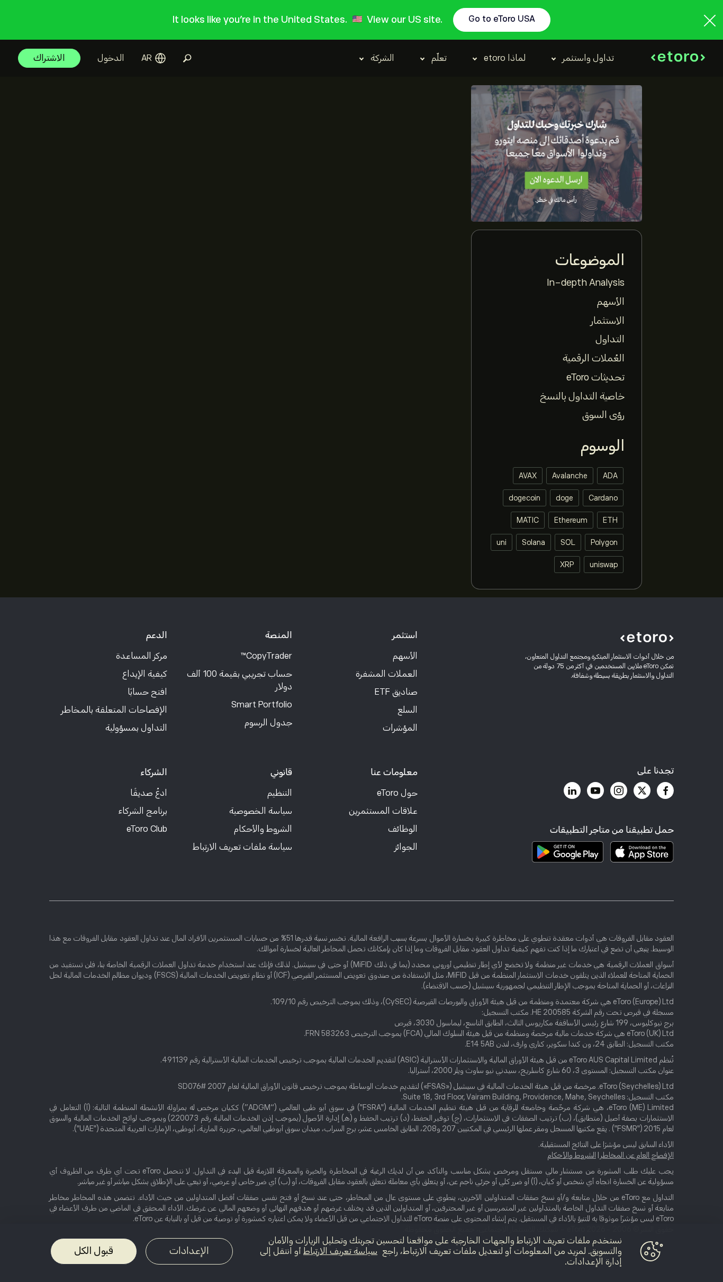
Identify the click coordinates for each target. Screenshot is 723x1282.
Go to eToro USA (501, 19)
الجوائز (406, 847)
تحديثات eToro (595, 377)
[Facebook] (665, 790)
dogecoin (524, 498)
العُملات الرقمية (594, 358)
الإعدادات (189, 1250)
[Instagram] (618, 790)
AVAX (528, 475)
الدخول (110, 58)
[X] (642, 790)
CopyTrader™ (266, 656)
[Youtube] (595, 790)
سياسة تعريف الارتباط (340, 1251)
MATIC (528, 520)
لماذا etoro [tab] (505, 58)
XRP (567, 564)
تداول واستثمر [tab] (588, 58)
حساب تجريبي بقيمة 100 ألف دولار (239, 680)
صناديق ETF (396, 692)
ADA (610, 475)
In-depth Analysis (586, 282)
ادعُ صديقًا (148, 793)
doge (564, 498)
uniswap (604, 564)
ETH (610, 520)
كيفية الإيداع (144, 674)
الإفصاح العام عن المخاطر (637, 1155)
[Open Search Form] (187, 58)
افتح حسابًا (147, 692)
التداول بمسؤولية (136, 728)
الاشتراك (49, 58)
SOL (568, 542)
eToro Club (146, 829)
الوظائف (403, 829)
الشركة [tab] (382, 58)
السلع (407, 710)
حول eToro (397, 793)
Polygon (604, 542)
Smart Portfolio (261, 705)
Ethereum (571, 520)
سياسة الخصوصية (260, 811)
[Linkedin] (572, 790)
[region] (361, 1253)
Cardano (603, 498)
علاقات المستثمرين (383, 811)
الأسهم (611, 301)
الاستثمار (608, 320)
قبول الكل (93, 1250)
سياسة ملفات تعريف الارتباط (242, 847)
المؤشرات (400, 728)
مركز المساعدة (141, 656)
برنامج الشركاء (143, 811)
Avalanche (570, 475)
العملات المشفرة (387, 674)
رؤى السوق (603, 415)
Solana (533, 542)
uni (501, 542)
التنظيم (279, 793)
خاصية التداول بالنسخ (582, 396)
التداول (610, 339)
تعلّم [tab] (439, 58)
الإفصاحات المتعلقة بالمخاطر (114, 710)
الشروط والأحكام (263, 829)
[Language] (153, 58)
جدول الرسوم (268, 723)
